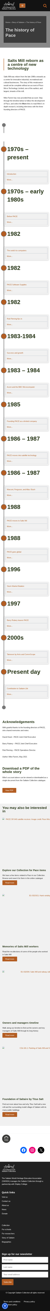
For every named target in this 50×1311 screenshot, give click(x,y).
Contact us (6, 1201)
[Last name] (25, 1267)
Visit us (5, 1197)
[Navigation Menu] (22, 6)
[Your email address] (25, 1274)
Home (7, 22)
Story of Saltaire (18, 22)
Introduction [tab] (11, 174)
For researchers (8, 1234)
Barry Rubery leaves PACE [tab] (18, 620)
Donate (5, 1214)
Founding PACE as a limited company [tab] (22, 421)
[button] (5, 1306)
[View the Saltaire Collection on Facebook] (23, 1150)
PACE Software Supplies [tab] (17, 285)
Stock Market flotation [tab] (15, 586)
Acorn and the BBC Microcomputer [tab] (21, 387)
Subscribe (8, 1282)
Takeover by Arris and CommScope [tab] (21, 654)
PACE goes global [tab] (14, 552)
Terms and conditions (12, 1302)
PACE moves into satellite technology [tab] (22, 455)
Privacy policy (29, 1302)
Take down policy (10, 1305)
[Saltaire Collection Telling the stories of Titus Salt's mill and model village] (9, 6)
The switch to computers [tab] (16, 250)
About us (5, 1205)
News (4, 1209)
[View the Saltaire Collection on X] (41, 1150)
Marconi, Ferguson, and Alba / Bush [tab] (21, 489)
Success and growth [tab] (15, 353)
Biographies (6, 1242)
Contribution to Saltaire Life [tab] (17, 688)
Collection (6, 1225)
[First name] (25, 1259)
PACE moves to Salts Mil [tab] (17, 521)
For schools (6, 1229)
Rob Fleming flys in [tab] (14, 319)
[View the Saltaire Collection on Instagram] (32, 1150)
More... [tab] (9, 180)
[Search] (45, 6)
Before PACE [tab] (12, 216)
